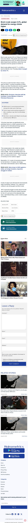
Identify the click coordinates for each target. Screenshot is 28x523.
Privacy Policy (4, 470)
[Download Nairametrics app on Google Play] (14, 450)
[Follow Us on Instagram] (18, 514)
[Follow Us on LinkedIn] (15, 514)
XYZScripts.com (20, 522)
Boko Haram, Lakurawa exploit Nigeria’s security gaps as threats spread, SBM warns (14, 390)
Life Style (3, 493)
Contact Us (3, 467)
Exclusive (3, 482)
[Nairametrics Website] (8, 10)
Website (4, 345)
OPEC (12, 211)
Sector (2, 489)
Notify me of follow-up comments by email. (13, 359)
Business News (7, 15)
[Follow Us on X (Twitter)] (21, 514)
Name (4, 331)
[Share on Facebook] (6, 30)
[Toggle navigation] (24, 10)
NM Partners (3, 472)
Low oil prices (15, 207)
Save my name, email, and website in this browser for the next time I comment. (13, 355)
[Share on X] (2, 30)
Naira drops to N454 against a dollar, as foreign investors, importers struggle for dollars (13, 169)
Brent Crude (14, 204)
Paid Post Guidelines (5, 474)
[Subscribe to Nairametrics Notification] (25, 520)
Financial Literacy (4, 491)
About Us (3, 465)
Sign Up (14, 507)
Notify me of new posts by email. (11, 361)
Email (3, 338)
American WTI (5, 204)
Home (2, 15)
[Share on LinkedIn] (10, 30)
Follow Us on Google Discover (20, 35)
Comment (4, 313)
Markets (2, 486)
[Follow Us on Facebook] (12, 514)
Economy (3, 484)
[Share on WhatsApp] (14, 30)
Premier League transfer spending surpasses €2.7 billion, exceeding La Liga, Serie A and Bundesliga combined (14, 112)
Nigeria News (5, 211)
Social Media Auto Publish (9, 522)
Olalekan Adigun (24, 394)
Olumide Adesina (4, 35)
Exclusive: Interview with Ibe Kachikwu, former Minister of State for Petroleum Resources (13, 96)
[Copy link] (18, 30)
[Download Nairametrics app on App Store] (14, 456)
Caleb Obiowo (24, 436)
